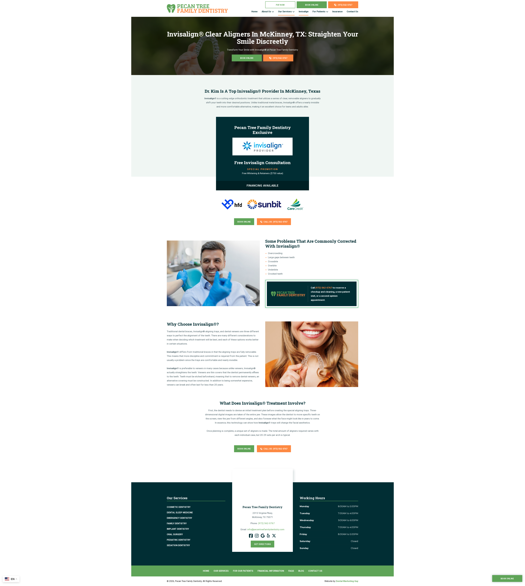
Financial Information (271, 571)
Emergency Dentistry (179, 518)
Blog (301, 571)
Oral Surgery (175, 534)
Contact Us (352, 11)
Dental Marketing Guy (347, 581)
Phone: (262, 523)
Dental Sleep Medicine (180, 512)
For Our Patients (243, 571)
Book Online (311, 5)
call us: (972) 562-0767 (276, 222)
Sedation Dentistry (178, 545)
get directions (262, 544)
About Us (266, 11)
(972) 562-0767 (345, 5)
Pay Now (280, 5)
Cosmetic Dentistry (178, 507)
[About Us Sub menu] (273, 11)
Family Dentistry (177, 523)
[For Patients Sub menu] (327, 11)
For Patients (319, 11)
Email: (262, 529)
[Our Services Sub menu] (293, 11)
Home (254, 11)
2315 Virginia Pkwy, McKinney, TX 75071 (262, 515)
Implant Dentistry (178, 529)
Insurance (337, 11)
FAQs (291, 571)
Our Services (285, 11)
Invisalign (303, 11)
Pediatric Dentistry (178, 540)
